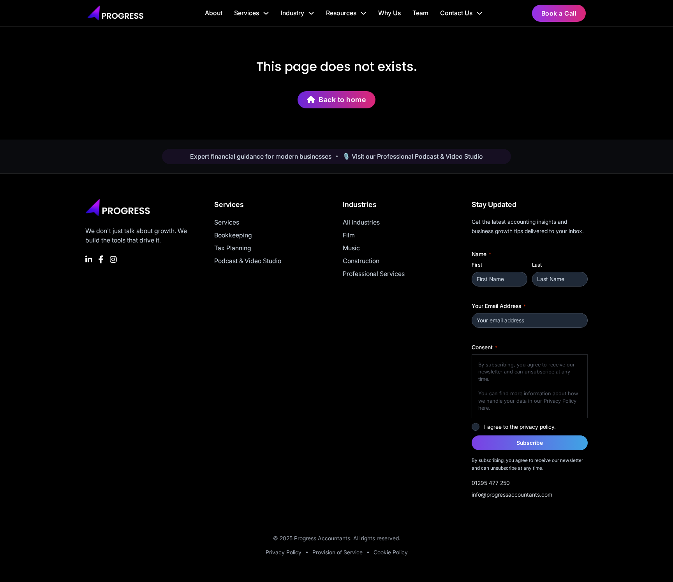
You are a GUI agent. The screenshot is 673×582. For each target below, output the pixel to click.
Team (420, 13)
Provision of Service (337, 552)
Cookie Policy (390, 552)
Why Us (389, 13)
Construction (361, 261)
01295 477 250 (491, 482)
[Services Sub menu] (266, 13)
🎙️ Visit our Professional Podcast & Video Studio (412, 156)
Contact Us (456, 13)
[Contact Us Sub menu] (479, 13)
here (483, 408)
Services (246, 13)
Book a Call (559, 13)
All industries (361, 222)
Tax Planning (232, 248)
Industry (292, 13)
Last (537, 265)
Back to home (342, 100)
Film (349, 235)
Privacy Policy (283, 552)
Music (351, 248)
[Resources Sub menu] (363, 13)
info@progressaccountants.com (512, 494)
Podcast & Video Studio (247, 261)
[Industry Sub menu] (311, 13)
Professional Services (374, 274)
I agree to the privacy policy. (520, 426)
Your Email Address (499, 305)
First (477, 265)
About (213, 13)
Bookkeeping (233, 235)
